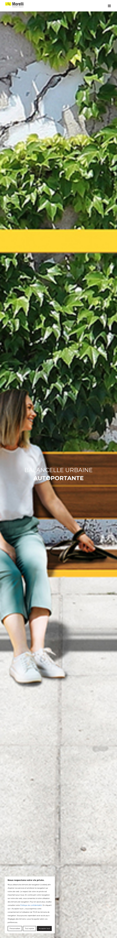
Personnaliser (14, 928)
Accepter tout (44, 928)
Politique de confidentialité (31, 905)
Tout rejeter (29, 928)
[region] (30, 904)
